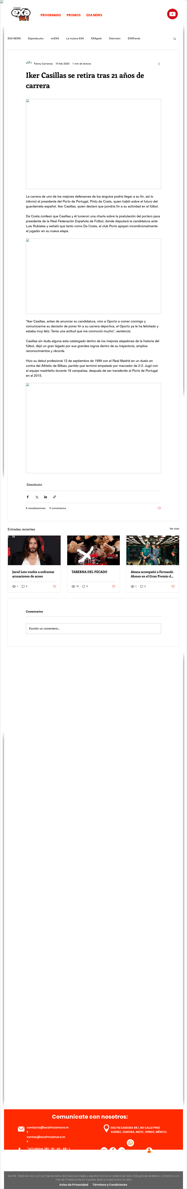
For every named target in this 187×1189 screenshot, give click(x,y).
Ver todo (174, 528)
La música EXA (75, 38)
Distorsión (115, 38)
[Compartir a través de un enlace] (54, 497)
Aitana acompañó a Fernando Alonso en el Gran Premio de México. (152, 574)
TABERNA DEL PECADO (89, 572)
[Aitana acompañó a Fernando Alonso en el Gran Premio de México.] (152, 550)
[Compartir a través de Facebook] (27, 497)
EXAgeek (96, 38)
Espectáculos (35, 38)
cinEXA (55, 38)
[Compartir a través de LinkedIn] (45, 497)
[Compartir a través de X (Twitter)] (36, 497)
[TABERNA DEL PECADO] (93, 550)
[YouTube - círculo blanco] (104, 1150)
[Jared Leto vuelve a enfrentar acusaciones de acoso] (34, 550)
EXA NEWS (14, 38)
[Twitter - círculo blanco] (121, 1150)
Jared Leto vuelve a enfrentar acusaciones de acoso (33, 574)
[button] (174, 38)
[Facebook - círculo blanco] (113, 1150)
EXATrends (134, 38)
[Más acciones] (159, 63)
